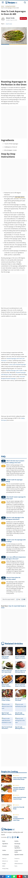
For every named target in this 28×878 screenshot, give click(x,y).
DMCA (3, 866)
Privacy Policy (5, 868)
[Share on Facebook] (3, 876)
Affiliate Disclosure (18, 863)
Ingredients (5, 843)
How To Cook (9, 24)
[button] (25, 876)
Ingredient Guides (18, 854)
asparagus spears (19, 196)
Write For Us (5, 861)
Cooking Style (5, 854)
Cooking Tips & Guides (10, 6)
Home (2, 6)
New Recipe (17, 843)
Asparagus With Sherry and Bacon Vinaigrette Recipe (19, 789)
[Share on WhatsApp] (14, 876)
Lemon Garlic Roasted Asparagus (17, 364)
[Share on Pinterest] (23, 18)
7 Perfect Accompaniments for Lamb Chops (18, 818)
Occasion (4, 846)
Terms (15, 866)
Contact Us (16, 858)
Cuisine (4, 850)
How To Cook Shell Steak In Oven (13, 607)
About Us (4, 858)
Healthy (16, 841)
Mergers (4, 863)
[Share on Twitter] (8, 876)
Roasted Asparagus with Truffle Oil (15, 370)
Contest (16, 861)
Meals (3, 841)
